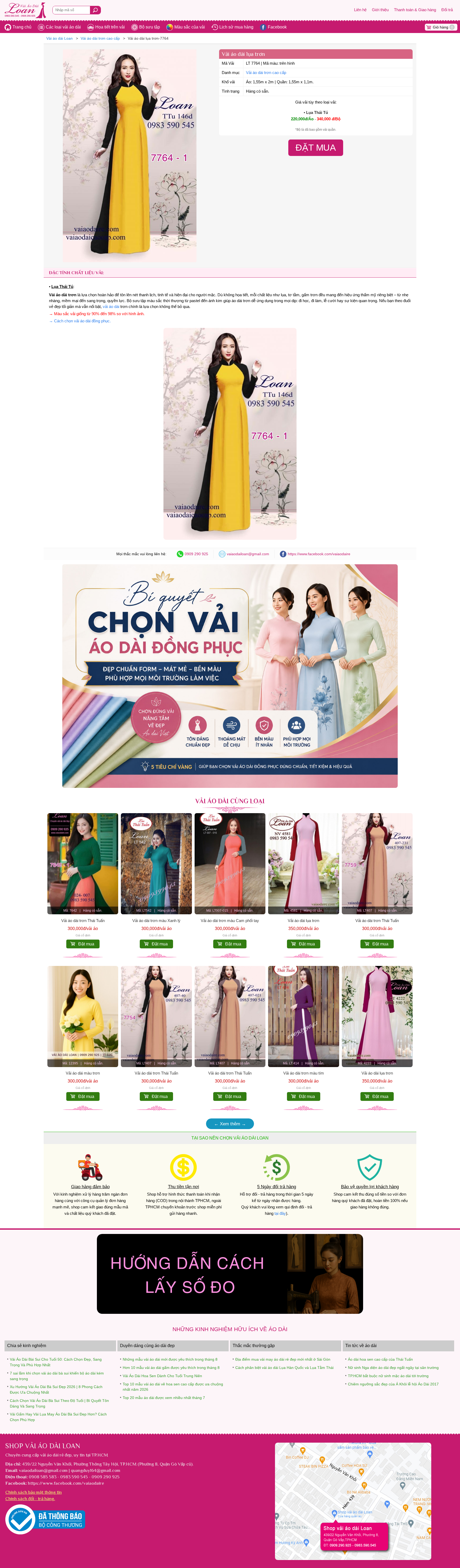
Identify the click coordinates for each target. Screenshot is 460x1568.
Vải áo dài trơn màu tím (303, 1073)
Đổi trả (447, 10)
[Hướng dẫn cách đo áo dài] (230, 1312)
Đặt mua (86, 944)
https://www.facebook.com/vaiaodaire (319, 554)
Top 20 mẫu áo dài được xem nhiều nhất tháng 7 (164, 1398)
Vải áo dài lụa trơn (303, 921)
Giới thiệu (380, 10)
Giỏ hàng (443, 27)
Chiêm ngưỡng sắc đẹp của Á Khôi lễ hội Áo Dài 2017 (393, 1384)
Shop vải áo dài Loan (42, 1446)
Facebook (277, 27)
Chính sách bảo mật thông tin (33, 1492)
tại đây (280, 1213)
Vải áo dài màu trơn (83, 1073)
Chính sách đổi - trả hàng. (30, 1498)
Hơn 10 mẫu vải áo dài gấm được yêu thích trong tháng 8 (171, 1367)
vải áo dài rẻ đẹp (56, 1455)
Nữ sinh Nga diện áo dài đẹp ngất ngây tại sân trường (393, 1367)
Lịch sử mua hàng (236, 27)
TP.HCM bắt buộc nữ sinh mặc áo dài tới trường (388, 1376)
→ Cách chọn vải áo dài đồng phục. (80, 321)
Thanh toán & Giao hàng (415, 10)
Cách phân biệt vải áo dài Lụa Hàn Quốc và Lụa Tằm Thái (284, 1367)
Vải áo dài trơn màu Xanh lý (156, 921)
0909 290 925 (196, 554)
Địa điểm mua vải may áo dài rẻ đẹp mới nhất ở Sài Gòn (282, 1359)
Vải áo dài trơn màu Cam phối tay (230, 921)
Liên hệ (360, 10)
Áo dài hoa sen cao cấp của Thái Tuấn (380, 1359)
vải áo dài (111, 306)
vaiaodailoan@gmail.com (248, 554)
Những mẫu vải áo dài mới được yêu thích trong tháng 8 (170, 1359)
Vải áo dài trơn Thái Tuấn (83, 921)
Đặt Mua (316, 147)
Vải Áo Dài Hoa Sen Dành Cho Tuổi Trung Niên (162, 1376)
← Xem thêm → (230, 1123)
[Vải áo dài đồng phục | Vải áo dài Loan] (230, 786)
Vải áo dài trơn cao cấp (266, 73)
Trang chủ (22, 27)
